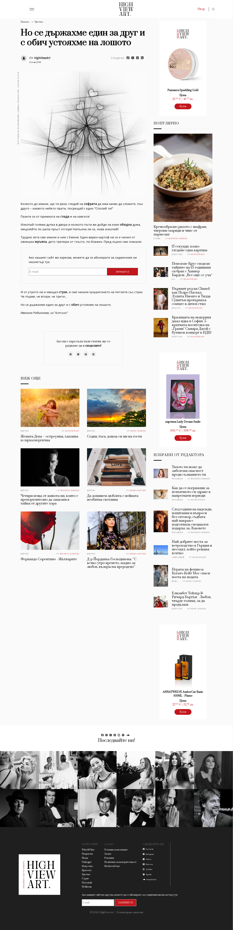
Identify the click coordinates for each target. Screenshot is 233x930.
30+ (173, 279)
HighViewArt (42, 58)
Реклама (109, 858)
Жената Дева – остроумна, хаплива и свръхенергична (49, 438)
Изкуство (177, 254)
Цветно (39, 21)
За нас (107, 853)
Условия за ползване (116, 849)
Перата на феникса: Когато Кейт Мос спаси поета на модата (191, 573)
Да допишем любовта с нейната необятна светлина (112, 498)
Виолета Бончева (69, 554)
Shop (201, 9)
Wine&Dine (88, 849)
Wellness (177, 479)
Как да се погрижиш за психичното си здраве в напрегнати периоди (191, 492)
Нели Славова (138, 431)
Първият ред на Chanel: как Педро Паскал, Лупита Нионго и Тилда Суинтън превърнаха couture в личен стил (191, 296)
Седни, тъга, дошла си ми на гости (114, 436)
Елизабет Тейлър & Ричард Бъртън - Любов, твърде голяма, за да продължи (191, 599)
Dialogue (87, 862)
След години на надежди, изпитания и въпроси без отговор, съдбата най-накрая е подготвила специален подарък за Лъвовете (192, 518)
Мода (175, 581)
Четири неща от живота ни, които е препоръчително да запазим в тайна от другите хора (49, 500)
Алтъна (61, 313)
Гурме (157, 239)
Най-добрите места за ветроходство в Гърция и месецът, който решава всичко (192, 547)
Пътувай (87, 882)
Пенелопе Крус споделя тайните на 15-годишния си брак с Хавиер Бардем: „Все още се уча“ (192, 269)
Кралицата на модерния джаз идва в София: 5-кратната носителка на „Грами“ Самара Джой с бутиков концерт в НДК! (191, 325)
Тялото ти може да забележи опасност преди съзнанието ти (189, 471)
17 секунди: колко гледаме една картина (189, 248)
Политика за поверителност (120, 862)
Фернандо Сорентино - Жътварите (49, 559)
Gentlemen (178, 557)
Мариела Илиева (70, 491)
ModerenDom (112, 866)
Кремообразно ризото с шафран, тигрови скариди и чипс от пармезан (180, 231)
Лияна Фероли (138, 491)
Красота (176, 308)
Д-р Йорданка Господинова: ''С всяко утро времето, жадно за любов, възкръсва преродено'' (111, 563)
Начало (25, 21)
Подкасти (87, 853)
